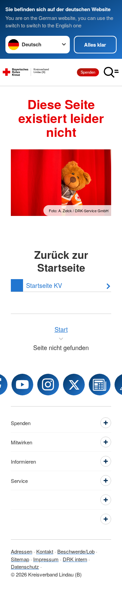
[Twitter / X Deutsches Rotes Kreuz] (74, 384)
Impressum (46, 559)
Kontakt (44, 551)
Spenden (88, 72)
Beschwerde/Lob (76, 551)
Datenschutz (25, 566)
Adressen (21, 551)
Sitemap (20, 559)
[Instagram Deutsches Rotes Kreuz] (48, 384)
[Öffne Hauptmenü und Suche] (111, 72)
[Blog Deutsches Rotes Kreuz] (99, 384)
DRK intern (75, 559)
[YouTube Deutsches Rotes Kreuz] (22, 384)
